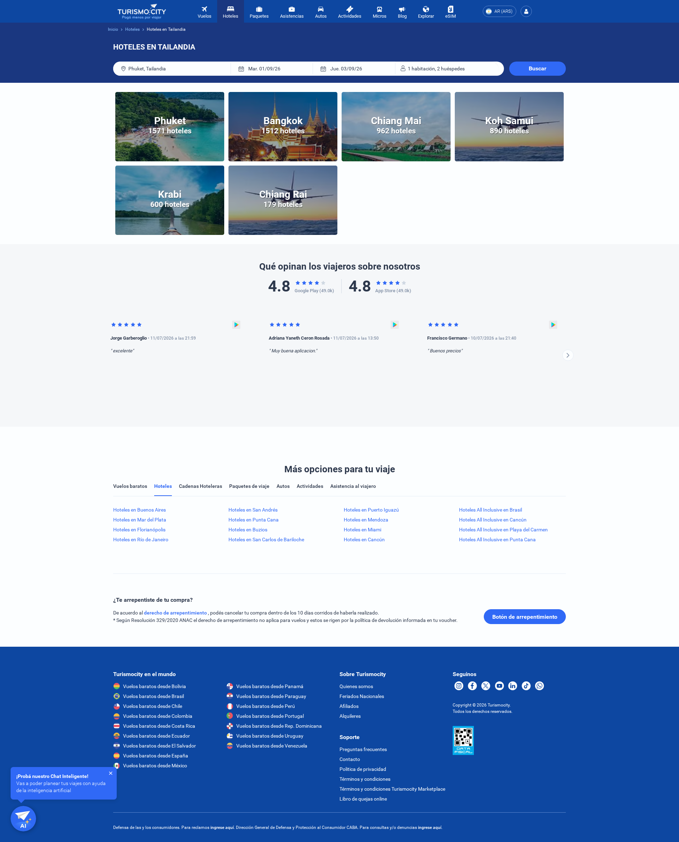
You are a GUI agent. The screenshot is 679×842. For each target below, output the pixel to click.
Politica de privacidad (363, 769)
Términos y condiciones (365, 779)
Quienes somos (356, 686)
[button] (526, 11)
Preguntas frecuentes (363, 749)
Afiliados (349, 706)
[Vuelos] (141, 11)
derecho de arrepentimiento (176, 613)
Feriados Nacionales (362, 696)
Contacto (350, 759)
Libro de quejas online (363, 799)
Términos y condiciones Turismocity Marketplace (392, 789)
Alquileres (350, 716)
